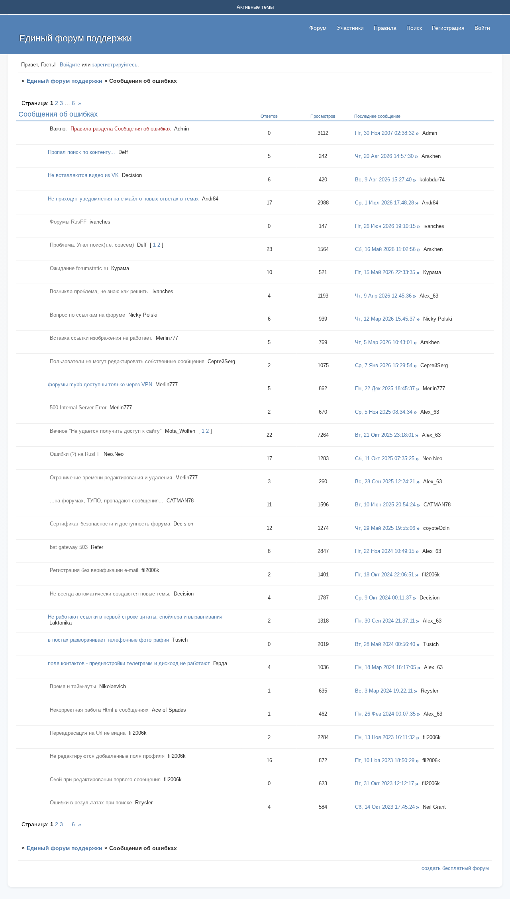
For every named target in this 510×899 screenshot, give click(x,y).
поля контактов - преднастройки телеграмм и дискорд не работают (129, 663)
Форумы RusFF (68, 222)
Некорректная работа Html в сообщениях (99, 710)
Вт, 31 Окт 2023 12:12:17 (384, 783)
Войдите (70, 65)
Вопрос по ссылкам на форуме (87, 315)
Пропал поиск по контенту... (81, 152)
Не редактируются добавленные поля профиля (107, 756)
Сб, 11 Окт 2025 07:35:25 (384, 458)
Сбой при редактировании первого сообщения (105, 779)
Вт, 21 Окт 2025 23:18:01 (384, 435)
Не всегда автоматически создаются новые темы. (110, 594)
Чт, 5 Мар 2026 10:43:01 (383, 342)
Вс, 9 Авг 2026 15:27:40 (383, 180)
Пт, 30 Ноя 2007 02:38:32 (384, 133)
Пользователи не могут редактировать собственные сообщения (127, 361)
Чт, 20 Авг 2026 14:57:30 (384, 156)
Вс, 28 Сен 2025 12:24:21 (385, 482)
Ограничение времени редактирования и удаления (111, 478)
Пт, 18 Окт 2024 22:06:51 (384, 575)
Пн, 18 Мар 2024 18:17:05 (385, 667)
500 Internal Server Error (78, 408)
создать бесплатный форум (455, 868)
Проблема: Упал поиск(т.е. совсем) (92, 245)
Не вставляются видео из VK (83, 175)
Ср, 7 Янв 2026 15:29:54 (383, 365)
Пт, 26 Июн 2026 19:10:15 (385, 226)
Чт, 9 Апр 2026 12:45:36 (383, 296)
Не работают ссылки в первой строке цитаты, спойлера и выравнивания (135, 617)
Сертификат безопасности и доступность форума (110, 524)
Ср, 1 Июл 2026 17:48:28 (384, 203)
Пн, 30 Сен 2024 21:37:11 (385, 621)
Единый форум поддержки (64, 81)
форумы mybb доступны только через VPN (100, 384)
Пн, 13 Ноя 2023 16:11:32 (385, 737)
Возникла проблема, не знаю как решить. (99, 291)
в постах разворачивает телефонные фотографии (108, 640)
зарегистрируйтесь (114, 65)
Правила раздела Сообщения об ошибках (121, 129)
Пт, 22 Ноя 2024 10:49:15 (384, 551)
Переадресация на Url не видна (88, 733)
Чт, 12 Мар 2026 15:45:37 (385, 319)
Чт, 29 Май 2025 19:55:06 (385, 528)
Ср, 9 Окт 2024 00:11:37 (383, 598)
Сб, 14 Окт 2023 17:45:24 (385, 807)
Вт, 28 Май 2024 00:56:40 (385, 644)
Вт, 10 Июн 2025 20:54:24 (385, 505)
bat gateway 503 (69, 547)
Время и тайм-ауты (73, 686)
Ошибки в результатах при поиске (91, 803)
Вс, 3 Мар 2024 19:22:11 (384, 691)
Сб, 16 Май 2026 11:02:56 (385, 249)
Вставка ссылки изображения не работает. (101, 338)
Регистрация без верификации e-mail (94, 570)
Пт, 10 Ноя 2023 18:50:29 (384, 760)
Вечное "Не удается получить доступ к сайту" (106, 431)
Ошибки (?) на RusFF (75, 454)
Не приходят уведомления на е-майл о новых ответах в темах (123, 199)
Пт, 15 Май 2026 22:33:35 (385, 272)
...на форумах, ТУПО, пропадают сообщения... (106, 501)
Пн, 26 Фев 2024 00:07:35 (385, 714)
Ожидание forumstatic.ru (79, 268)
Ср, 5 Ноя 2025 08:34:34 (383, 412)
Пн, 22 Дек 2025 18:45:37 (385, 388)
